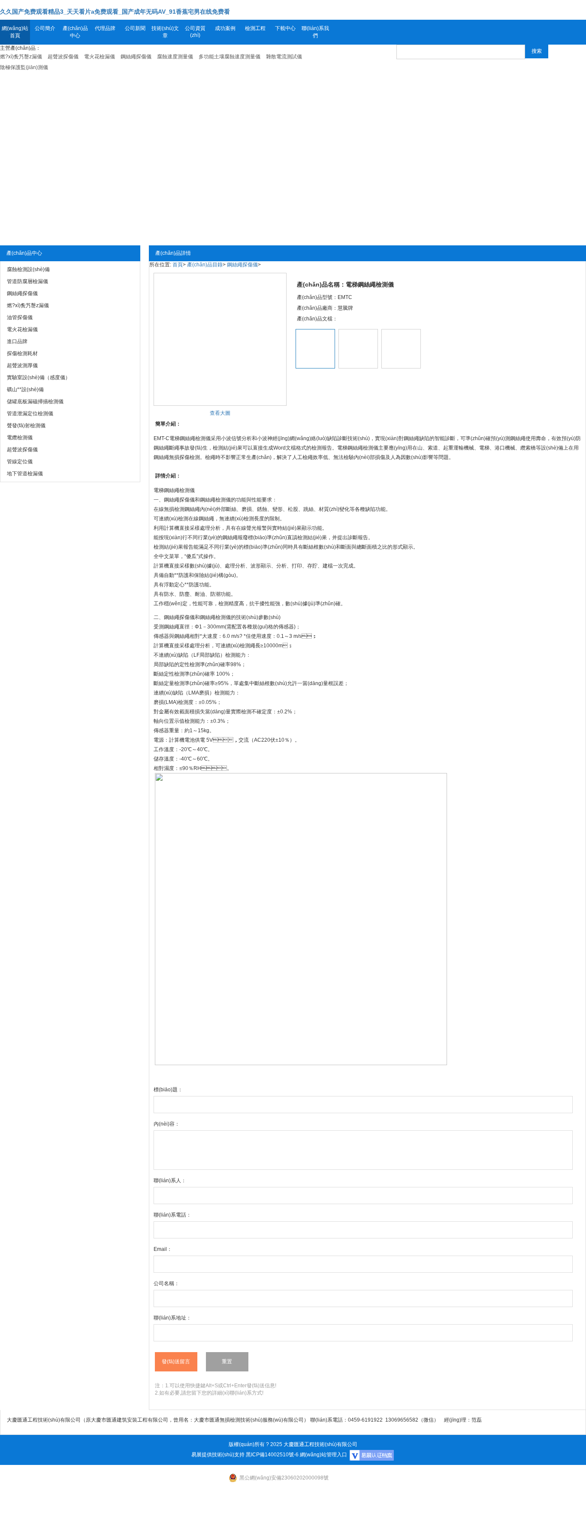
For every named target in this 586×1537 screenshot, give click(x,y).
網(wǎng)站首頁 (15, 32)
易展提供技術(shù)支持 (218, 1455)
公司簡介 (45, 28)
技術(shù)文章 (165, 32)
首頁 (177, 265)
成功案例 (225, 28)
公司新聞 (135, 28)
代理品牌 (105, 28)
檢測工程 (255, 28)
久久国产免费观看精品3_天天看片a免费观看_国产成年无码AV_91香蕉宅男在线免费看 (115, 11)
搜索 (537, 51)
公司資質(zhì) (195, 31)
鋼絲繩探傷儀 (242, 265)
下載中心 (285, 28)
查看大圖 (220, 413)
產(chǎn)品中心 (75, 32)
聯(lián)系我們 (315, 32)
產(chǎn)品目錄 (205, 265)
